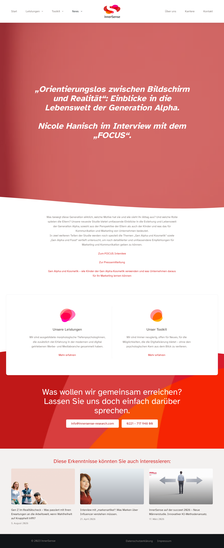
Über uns (170, 11)
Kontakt (208, 11)
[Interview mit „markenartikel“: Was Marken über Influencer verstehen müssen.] (112, 486)
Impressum (164, 541)
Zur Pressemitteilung (112, 262)
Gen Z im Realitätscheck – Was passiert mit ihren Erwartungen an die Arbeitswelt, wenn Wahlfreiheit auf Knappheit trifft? (41, 514)
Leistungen (33, 11)
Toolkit (56, 11)
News (75, 11)
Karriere (190, 11)
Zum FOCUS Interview (112, 253)
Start (14, 11)
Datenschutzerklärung (139, 541)
